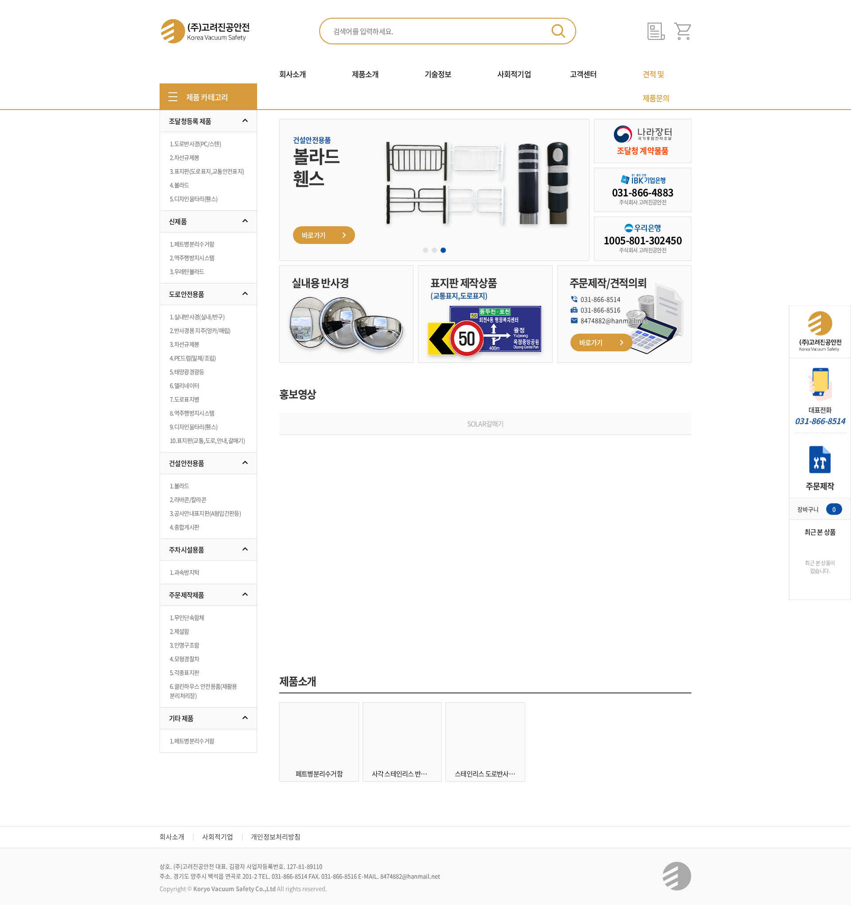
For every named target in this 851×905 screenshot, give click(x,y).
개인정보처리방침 (276, 837)
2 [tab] (434, 250)
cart (682, 31)
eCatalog (656, 31)
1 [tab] (425, 250)
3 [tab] (443, 250)
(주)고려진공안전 (205, 31)
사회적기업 (217, 837)
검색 (558, 31)
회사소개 (172, 837)
